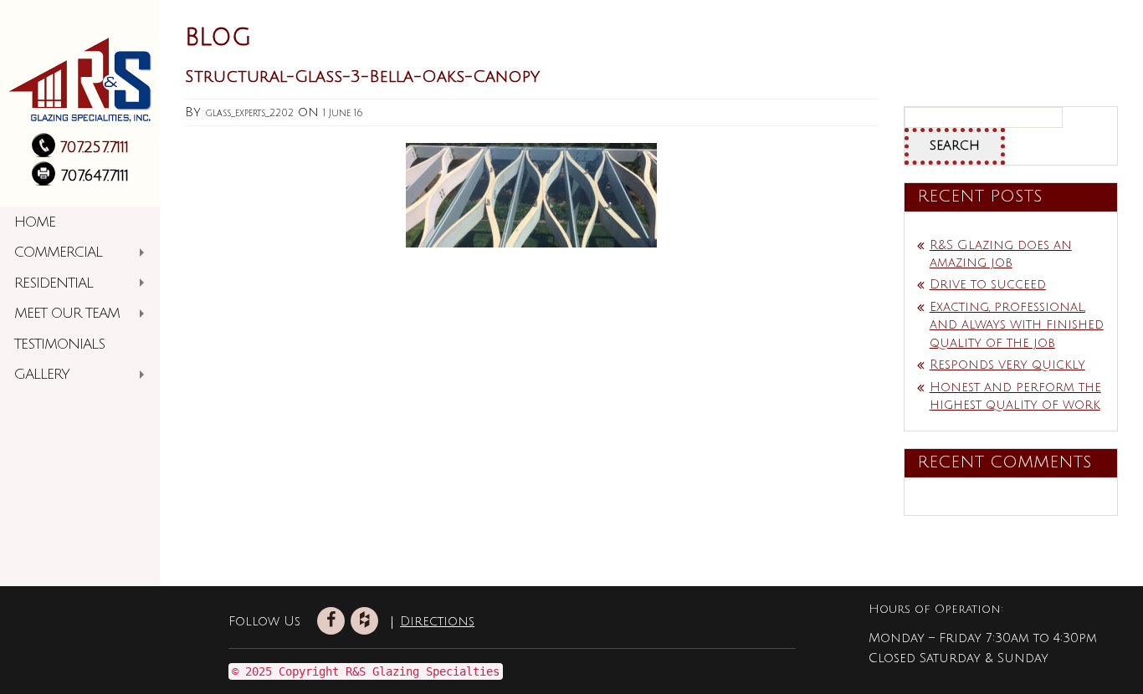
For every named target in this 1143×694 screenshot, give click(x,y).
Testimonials (59, 344)
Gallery (41, 374)
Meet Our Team (67, 313)
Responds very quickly (1007, 364)
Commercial (58, 252)
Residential (53, 283)
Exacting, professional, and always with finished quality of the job (1017, 325)
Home (34, 222)
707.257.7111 (94, 147)
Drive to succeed (988, 284)
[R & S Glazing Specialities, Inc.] (79, 74)
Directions (409, 621)
